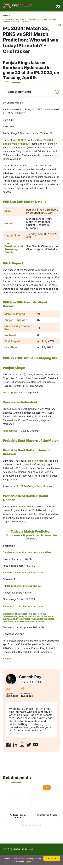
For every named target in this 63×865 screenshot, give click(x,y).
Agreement (30, 861)
